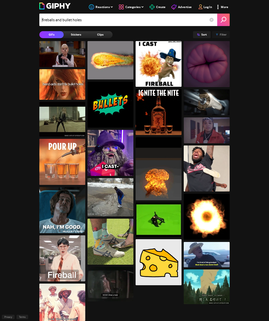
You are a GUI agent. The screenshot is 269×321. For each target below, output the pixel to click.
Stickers (76, 34)
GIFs (52, 34)
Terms (22, 316)
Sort (204, 34)
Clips (100, 34)
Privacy (8, 316)
